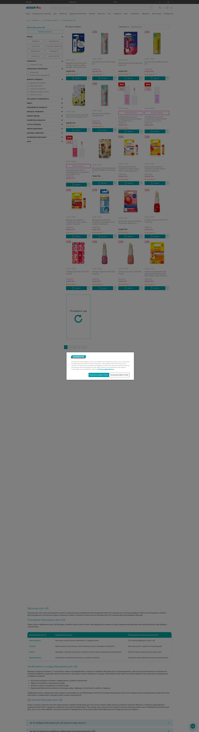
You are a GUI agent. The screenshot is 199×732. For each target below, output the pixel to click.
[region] (100, 366)
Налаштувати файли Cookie (119, 375)
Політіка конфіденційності (105, 369)
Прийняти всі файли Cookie (99, 375)
